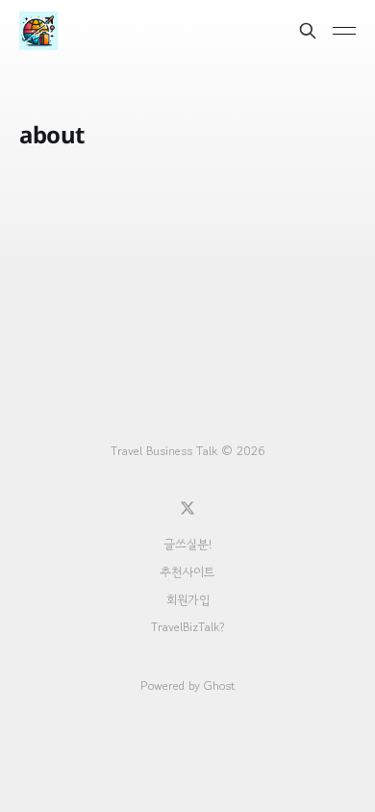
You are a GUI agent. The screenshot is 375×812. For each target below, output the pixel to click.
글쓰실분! (187, 544)
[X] (187, 508)
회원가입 (188, 600)
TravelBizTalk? (188, 627)
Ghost (219, 685)
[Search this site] (307, 30)
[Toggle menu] (344, 30)
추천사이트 (187, 572)
